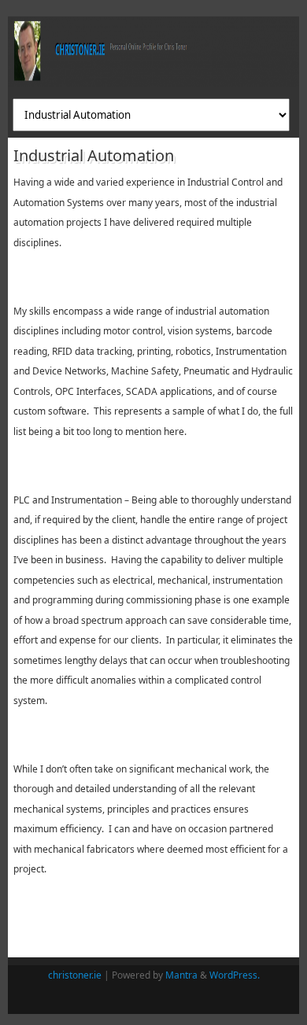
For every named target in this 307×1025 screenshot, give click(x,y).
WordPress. (234, 975)
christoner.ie (75, 975)
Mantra (181, 975)
